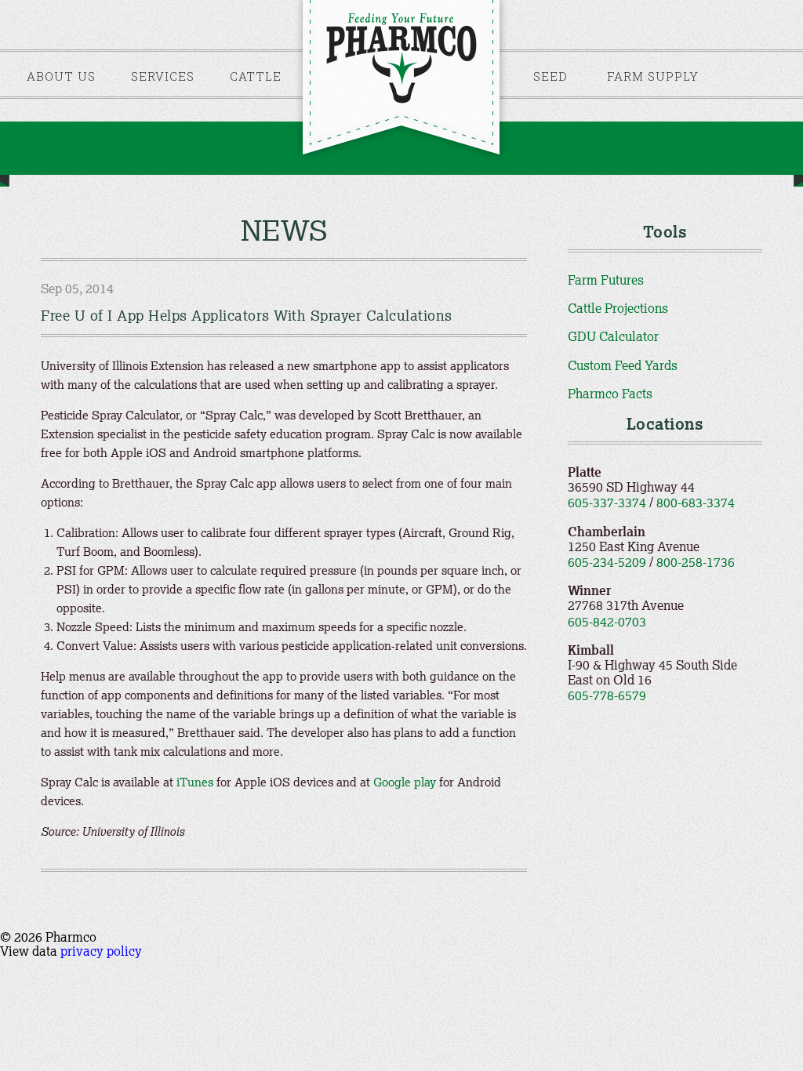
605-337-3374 (607, 502)
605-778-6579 (607, 695)
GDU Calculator (613, 336)
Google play (404, 782)
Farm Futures (606, 280)
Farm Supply (653, 76)
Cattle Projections (618, 308)
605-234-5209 (607, 562)
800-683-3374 (695, 502)
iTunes (194, 782)
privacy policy (101, 951)
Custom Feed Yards (623, 365)
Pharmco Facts (610, 393)
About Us (61, 76)
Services (162, 76)
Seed (550, 76)
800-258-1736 (695, 562)
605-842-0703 (607, 621)
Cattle (256, 76)
